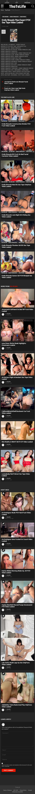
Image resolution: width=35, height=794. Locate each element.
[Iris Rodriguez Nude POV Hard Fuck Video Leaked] (17, 501)
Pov (3, 73)
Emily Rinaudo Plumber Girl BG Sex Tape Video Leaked (16, 246)
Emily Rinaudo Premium (9, 61)
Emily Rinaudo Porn (8, 59)
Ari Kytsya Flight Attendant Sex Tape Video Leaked (17, 378)
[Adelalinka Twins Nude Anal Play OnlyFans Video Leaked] (17, 688)
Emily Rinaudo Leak (8, 54)
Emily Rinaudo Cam (25, 49)
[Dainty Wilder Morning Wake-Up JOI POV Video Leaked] (17, 559)
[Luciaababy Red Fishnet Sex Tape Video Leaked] (17, 461)
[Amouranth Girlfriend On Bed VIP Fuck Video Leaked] (17, 298)
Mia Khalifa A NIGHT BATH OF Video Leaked (17, 442)
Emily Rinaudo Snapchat (10, 66)
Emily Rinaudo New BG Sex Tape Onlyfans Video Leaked (16, 185)
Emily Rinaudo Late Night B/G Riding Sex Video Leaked (16, 216)
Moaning (18, 70)
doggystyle (22, 46)
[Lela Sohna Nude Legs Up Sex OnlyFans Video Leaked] (17, 638)
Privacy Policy (23, 790)
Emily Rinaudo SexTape (9, 65)
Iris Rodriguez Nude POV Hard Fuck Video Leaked (16, 513)
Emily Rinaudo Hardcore (10, 53)
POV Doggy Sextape (22, 73)
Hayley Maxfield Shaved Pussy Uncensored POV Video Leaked (17, 606)
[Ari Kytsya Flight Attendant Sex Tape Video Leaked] (17, 364)
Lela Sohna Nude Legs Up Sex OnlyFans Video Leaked (16, 663)
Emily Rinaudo (16, 48)
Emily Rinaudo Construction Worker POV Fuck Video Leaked (16, 125)
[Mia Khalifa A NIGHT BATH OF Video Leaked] (17, 430)
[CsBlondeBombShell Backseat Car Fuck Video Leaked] (17, 398)
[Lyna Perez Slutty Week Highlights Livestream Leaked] (17, 330)
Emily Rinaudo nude (21, 56)
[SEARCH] (32, 6)
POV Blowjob (10, 73)
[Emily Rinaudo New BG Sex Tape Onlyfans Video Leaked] (17, 171)
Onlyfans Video (7, 71)
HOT (17, 2)
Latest (7, 2)
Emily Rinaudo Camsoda (9, 51)
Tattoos (22, 75)
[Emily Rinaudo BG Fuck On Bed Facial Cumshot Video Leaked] (17, 141)
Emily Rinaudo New (8, 56)
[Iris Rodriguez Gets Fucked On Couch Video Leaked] (17, 530)
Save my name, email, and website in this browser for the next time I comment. (17, 765)
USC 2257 (15, 790)
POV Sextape (6, 75)
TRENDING (27, 2)
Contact (30, 790)
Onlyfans (25, 70)
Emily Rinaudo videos (26, 68)
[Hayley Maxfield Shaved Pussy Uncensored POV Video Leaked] (17, 592)
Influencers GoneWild (17, 791)
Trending (3, 523)
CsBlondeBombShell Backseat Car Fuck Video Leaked (16, 412)
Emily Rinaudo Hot (25, 53)
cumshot (12, 44)
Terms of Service (7, 790)
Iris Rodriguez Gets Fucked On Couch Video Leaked (17, 540)
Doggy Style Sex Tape (9, 46)
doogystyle (6, 48)
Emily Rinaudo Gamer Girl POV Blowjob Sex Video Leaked (17, 276)
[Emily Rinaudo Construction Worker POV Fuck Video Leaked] (17, 111)
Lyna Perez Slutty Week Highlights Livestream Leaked (14, 344)
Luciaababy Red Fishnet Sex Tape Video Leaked (16, 475)
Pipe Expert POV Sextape (21, 71)
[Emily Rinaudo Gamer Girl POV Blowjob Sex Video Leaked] (17, 263)
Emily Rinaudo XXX (8, 70)
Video (28, 75)
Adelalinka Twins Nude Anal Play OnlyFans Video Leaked (17, 706)
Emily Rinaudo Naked (22, 54)
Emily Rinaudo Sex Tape (9, 63)
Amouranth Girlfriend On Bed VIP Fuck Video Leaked (17, 310)
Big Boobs (4, 151)
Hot (3, 493)
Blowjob (5, 44)
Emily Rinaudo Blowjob (9, 49)
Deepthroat (21, 44)
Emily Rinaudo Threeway (10, 68)
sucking (14, 75)
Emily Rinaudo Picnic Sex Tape (11, 58)
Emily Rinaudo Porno (23, 59)
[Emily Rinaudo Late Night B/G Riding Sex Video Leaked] (17, 202)
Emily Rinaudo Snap (24, 65)
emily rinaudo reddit (25, 61)
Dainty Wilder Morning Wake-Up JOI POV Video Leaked (16, 572)
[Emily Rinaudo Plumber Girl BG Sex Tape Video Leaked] (17, 232)
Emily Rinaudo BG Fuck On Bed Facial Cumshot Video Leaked (15, 155)
